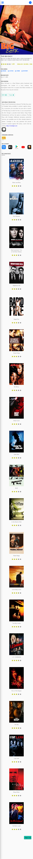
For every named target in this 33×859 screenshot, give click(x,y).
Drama (4, 70)
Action (11, 70)
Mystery (25, 70)
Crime (18, 70)
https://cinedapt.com (11, 126)
